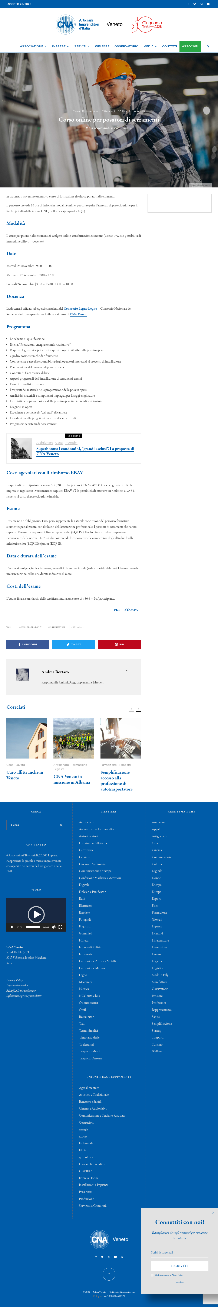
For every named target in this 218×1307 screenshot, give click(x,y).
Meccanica (85, 982)
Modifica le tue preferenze (21, 991)
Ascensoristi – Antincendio (96, 829)
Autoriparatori (88, 836)
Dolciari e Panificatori (92, 892)
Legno (83, 975)
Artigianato (44, 442)
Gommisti (85, 933)
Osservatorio (126, 46)
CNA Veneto (78, 314)
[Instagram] (201, 4)
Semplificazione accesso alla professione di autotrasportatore (116, 781)
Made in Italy (160, 975)
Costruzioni (86, 1122)
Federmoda (86, 1143)
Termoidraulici (88, 1030)
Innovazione (159, 947)
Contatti (169, 46)
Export (156, 898)
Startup (156, 1030)
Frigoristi (84, 926)
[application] (36, 915)
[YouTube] (208, 4)
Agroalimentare (89, 1088)
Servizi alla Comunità (92, 1206)
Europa (156, 892)
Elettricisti (85, 906)
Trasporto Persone (90, 1058)
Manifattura (159, 982)
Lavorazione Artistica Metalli (97, 961)
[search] (61, 825)
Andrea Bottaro (55, 672)
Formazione (90, 111)
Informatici (86, 954)
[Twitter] (194, 4)
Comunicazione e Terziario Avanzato (102, 1115)
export (83, 1136)
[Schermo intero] (60, 927)
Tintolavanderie (89, 1037)
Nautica (84, 989)
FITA (82, 1150)
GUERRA (86, 1171)
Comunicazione (162, 857)
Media (148, 46)
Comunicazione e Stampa (95, 871)
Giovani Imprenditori (92, 1164)
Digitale (84, 885)
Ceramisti (85, 857)
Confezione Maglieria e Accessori (100, 878)
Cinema (157, 850)
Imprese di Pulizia (90, 947)
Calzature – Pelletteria (93, 843)
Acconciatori (87, 822)
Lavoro (20, 765)
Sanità (156, 1017)
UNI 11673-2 (78, 627)
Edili (82, 898)
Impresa (157, 926)
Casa (76, 111)
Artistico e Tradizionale (94, 1094)
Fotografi (85, 919)
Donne (156, 878)
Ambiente (158, 822)
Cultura (157, 864)
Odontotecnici (88, 1003)
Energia (156, 885)
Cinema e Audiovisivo (93, 864)
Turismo (157, 1044)
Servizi (80, 46)
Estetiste (84, 912)
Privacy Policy (14, 980)
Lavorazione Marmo (92, 968)
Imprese (59, 46)
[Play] (12, 927)
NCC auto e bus (89, 996)
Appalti (157, 829)
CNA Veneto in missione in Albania (71, 779)
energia (83, 1129)
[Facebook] (188, 4)
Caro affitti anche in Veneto (24, 775)
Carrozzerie (86, 850)
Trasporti (125, 765)
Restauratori (87, 1017)
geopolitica (86, 1157)
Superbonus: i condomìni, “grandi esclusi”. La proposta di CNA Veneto (85, 451)
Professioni (159, 1003)
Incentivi (71, 442)
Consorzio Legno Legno (80, 308)
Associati (190, 46)
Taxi (82, 1023)
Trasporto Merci (89, 1051)
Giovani (157, 919)
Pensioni (157, 996)
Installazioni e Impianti (93, 1185)
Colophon (98, 1296)
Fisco (155, 906)
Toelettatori (86, 1044)
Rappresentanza (162, 1010)
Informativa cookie (17, 985)
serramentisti (57, 627)
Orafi (82, 1010)
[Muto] (54, 927)
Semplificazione (162, 1023)
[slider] (33, 927)
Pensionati (85, 1192)
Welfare (102, 46)
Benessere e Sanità (90, 1102)
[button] (36, 914)
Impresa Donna (88, 1178)
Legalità (59, 769)
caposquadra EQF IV (31, 627)
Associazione (31, 46)
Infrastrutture (160, 940)
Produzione (86, 1199)
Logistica (157, 968)
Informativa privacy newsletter (24, 996)
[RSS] (122, 1257)
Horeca (83, 940)
